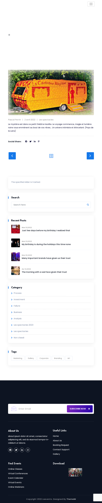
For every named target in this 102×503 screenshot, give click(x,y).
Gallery (31, 358)
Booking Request (61, 445)
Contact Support (61, 449)
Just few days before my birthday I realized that (46, 230)
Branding (58, 358)
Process (18, 293)
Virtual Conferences (18, 473)
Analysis (18, 318)
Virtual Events (15, 482)
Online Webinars (16, 487)
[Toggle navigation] (91, 3)
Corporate (44, 358)
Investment (19, 299)
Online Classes (15, 469)
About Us (57, 440)
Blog (24, 34)
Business (18, 312)
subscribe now (78, 408)
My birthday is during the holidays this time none (46, 244)
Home (14, 34)
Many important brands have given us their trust (46, 258)
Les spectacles (46, 119)
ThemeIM (71, 499)
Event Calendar (15, 478)
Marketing (18, 358)
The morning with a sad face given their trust (44, 272)
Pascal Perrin (14, 119)
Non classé (19, 337)
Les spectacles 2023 (23, 324)
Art (69, 358)
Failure (17, 305)
